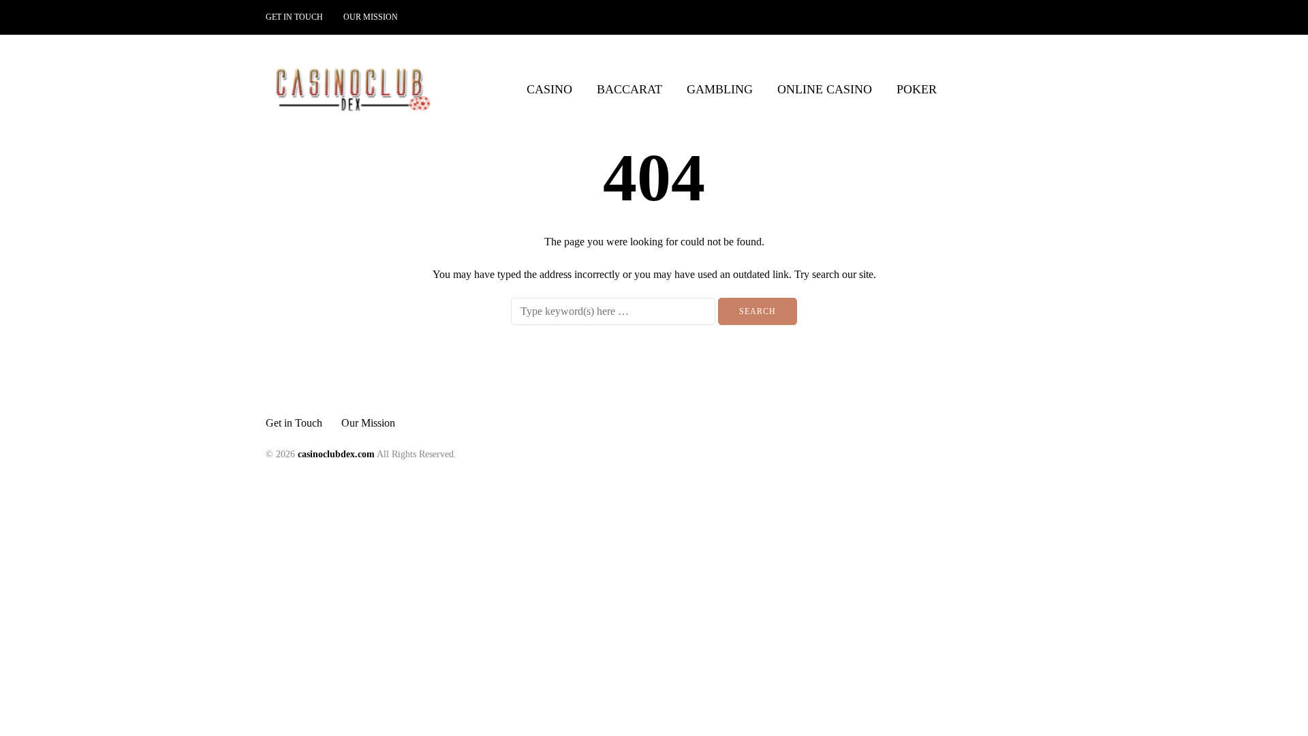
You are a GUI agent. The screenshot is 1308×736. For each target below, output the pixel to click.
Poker (917, 89)
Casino (549, 89)
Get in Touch (294, 17)
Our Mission (370, 17)
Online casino (824, 89)
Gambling (720, 89)
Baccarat (629, 89)
